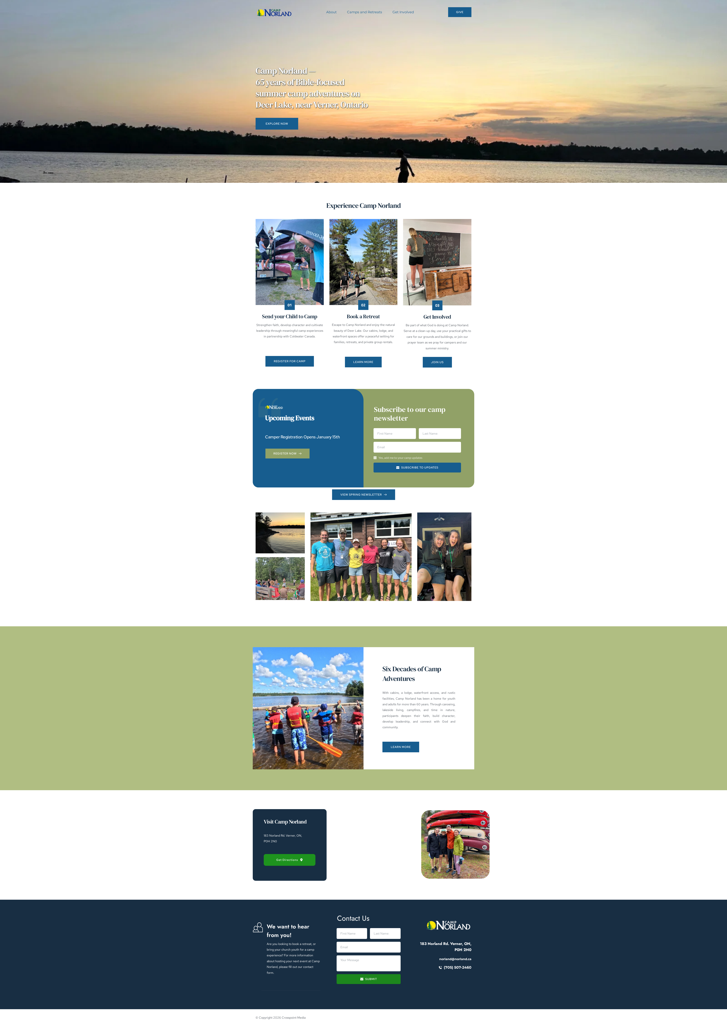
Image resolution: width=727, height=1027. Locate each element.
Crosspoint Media (294, 1018)
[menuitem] (331, 12)
